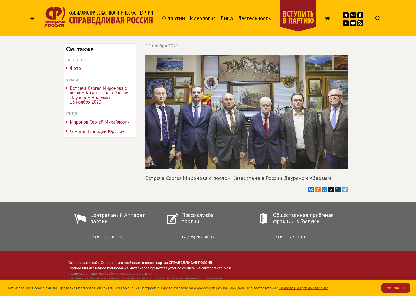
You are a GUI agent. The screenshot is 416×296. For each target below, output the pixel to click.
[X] (331, 189)
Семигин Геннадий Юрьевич (97, 131)
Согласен (396, 288)
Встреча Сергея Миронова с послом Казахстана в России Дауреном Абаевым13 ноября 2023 (99, 95)
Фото (75, 68)
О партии (173, 18)
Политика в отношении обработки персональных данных (110, 273)
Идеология (203, 18)
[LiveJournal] (338, 189)
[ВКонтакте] (311, 189)
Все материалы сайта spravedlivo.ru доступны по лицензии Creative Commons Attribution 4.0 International (146, 279)
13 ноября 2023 (162, 46)
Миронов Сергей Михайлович (100, 122)
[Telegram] (345, 189)
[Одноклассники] (318, 189)
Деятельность (254, 18)
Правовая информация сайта (304, 288)
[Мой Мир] (324, 189)
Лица (227, 18)
